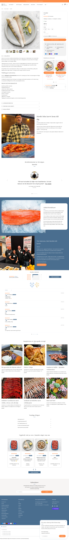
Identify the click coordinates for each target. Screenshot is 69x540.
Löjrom (19, 505)
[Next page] (66, 65)
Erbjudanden (26, 4)
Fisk (19, 501)
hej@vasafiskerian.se (55, 501)
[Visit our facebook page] (52, 506)
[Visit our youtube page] (57, 506)
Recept (3, 503)
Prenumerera (4, 529)
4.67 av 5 (15, 276)
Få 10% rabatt (40, 4)
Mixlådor (33, 4)
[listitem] (34, 1)
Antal (45, 32)
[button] (46, 16)
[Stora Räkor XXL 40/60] (60, 65)
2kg (48, 29)
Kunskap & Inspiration (5, 505)
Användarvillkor (4, 515)
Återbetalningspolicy (5, 513)
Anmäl (62, 536)
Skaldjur (19, 503)
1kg (45, 29)
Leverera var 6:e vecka (7, 533)
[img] (7, 293)
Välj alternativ (49, 72)
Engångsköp (4, 526)
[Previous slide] (7, 180)
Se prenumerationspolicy (24, 538)
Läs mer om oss (41, 264)
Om (45, 4)
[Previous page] (44, 65)
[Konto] (62, 4)
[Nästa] (36, 51)
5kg (52, 29)
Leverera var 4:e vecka (7, 531)
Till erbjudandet (40, 1)
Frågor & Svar (4, 508)
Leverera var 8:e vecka (7, 534)
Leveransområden (5, 516)
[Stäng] (65, 521)
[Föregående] (5, 51)
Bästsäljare (19, 4)
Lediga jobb (4, 518)
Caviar (19, 506)
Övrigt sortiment (21, 511)
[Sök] (66, 4)
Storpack (19, 510)
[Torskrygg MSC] (49, 65)
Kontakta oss (4, 501)
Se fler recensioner (34, 472)
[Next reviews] (65, 86)
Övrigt (19, 516)
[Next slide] (38, 30)
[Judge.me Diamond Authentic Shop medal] (32, 285)
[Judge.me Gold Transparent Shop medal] (37, 285)
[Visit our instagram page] (55, 506)
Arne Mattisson (44, 184)
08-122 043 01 (54, 503)
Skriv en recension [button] (55, 276)
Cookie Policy (4, 511)
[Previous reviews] (44, 86)
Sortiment (11, 4)
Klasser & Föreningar (5, 506)
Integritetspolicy (4, 510)
